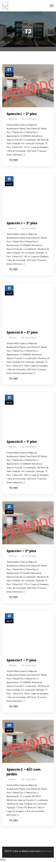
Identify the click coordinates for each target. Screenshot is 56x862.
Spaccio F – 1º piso (21, 660)
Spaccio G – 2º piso (22, 332)
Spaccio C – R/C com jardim (23, 772)
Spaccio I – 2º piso (21, 551)
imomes (13, 119)
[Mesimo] (5, 5)
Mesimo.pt (46, 851)
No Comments (29, 119)
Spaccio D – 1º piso (22, 442)
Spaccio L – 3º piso (22, 114)
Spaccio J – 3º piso (22, 223)
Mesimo (13, 228)
